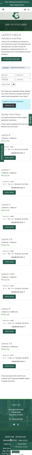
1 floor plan (5, 79)
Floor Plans (6, 67)
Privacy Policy (23, 440)
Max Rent (20, 79)
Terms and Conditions (10, 440)
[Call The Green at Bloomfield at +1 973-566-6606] (29, 9)
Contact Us (10, 105)
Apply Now (10, 158)
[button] (16, 3)
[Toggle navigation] (3, 9)
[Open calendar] (14, 84)
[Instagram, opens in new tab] (18, 424)
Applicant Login (21, 436)
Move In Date (6, 84)
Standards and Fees (11, 59)
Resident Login (9, 436)
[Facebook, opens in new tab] (14, 424)
